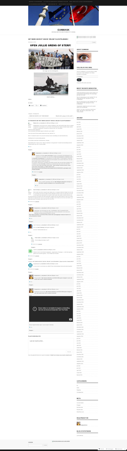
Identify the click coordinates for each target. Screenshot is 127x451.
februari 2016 (79, 267)
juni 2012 (79, 368)
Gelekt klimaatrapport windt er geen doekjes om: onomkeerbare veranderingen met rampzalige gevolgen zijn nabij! (87, 93)
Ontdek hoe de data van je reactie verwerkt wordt (61, 355)
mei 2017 (79, 233)
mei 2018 (79, 206)
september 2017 (80, 224)
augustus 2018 (80, 199)
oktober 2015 (79, 277)
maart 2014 (79, 320)
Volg (79, 79)
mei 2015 (79, 288)
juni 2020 (79, 149)
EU (77, 385)
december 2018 (80, 190)
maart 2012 (79, 372)
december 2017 (80, 217)
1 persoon (37, 201)
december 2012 (80, 354)
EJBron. (30, 99)
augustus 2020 (80, 145)
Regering (79, 390)
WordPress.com (80, 411)
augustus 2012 (80, 363)
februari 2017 (79, 240)
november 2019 (80, 165)
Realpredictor (39, 153)
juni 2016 (79, 258)
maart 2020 (79, 156)
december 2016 (80, 245)
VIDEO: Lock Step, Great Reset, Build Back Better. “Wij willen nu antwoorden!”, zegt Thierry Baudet (86, 110)
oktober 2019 (79, 167)
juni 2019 (79, 176)
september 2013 (80, 334)
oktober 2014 (79, 304)
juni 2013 (79, 340)
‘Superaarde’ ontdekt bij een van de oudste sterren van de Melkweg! (86, 107)
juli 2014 (78, 311)
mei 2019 (79, 179)
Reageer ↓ (30, 149)
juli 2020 (78, 147)
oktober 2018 (79, 195)
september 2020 (80, 142)
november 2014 (80, 302)
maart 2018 (79, 211)
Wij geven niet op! (52, 4)
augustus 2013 (80, 336)
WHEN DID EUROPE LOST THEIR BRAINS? (39, 116)
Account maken (80, 402)
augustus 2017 (80, 227)
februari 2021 (79, 131)
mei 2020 (79, 151)
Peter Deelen (37, 237)
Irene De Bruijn (36, 189)
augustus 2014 (80, 308)
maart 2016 (79, 265)
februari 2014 (79, 322)
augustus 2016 (80, 254)
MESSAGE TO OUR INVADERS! (35, 1)
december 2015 (80, 272)
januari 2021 (79, 133)
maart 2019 (79, 183)
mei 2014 (79, 315)
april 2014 (79, 318)
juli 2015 (78, 283)
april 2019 (79, 181)
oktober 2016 (79, 249)
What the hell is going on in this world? (64, 116)
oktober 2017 (79, 222)
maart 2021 (79, 129)
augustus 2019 (80, 172)
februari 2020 (79, 158)
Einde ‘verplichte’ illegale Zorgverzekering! (81, 1)
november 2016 (80, 247)
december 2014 (80, 299)
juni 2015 (79, 286)
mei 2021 (79, 124)
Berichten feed (80, 407)
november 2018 (80, 192)
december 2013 (80, 327)
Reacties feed (80, 409)
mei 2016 (79, 261)
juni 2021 (79, 122)
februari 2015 (79, 295)
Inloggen (78, 405)
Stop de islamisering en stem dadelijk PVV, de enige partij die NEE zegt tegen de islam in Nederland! (87, 98)
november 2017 (80, 220)
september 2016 (80, 252)
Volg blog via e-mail (84, 67)
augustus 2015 (80, 281)
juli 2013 (78, 338)
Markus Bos (36, 123)
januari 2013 (79, 352)
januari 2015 (79, 297)
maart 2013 (79, 347)
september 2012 (80, 361)
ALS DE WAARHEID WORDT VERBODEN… (38, 4)
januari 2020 (79, 160)
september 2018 (80, 197)
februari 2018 (79, 213)
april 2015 (79, 290)
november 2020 (80, 138)
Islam (78, 387)
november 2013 (80, 329)
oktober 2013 (79, 331)
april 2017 (79, 236)
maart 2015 (79, 293)
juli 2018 (78, 201)
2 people (40, 171)
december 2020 (80, 135)
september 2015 (80, 279)
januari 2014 (79, 324)
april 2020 (79, 154)
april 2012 (79, 370)
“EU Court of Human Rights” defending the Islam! (56, 1)
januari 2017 (79, 242)
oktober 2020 (79, 140)
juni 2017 (79, 231)
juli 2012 (78, 365)
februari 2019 (79, 186)
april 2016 (79, 263)
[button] (51, 56)
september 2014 (80, 306)
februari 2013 (79, 349)
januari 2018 (79, 215)
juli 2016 (78, 256)
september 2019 (80, 170)
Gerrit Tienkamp (40, 227)
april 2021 (79, 126)
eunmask (63, 16)
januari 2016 (79, 270)
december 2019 (80, 163)
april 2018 (79, 208)
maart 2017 (79, 238)
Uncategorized (36, 113)
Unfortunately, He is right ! (65, 4)
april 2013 (79, 345)
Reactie (69, 351)
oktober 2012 (79, 359)
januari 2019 (79, 188)
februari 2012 (79, 375)
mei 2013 (79, 343)
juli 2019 (78, 174)
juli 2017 (78, 229)
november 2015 (80, 274)
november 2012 (80, 356)
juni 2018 (79, 204)
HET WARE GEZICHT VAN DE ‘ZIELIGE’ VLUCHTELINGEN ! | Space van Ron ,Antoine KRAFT (53, 261)
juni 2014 (79, 313)
